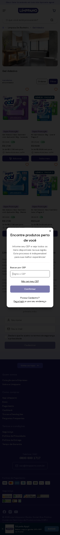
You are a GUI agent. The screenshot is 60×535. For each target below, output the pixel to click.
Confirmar (30, 289)
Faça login (19, 301)
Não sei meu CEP (30, 281)
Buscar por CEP (18, 267)
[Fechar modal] (50, 230)
